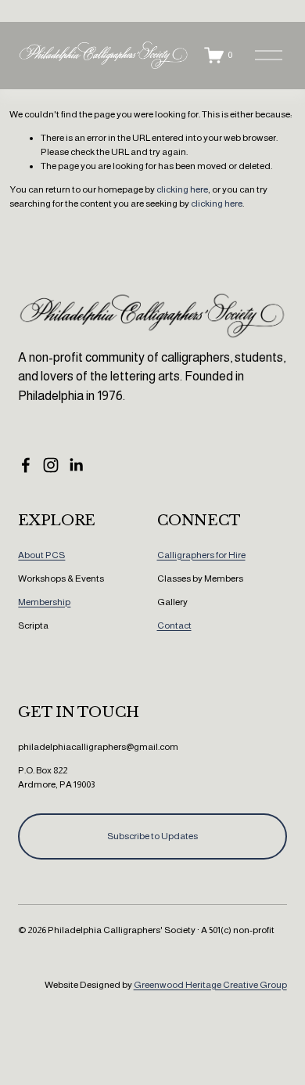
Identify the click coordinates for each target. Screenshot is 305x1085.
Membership (44, 602)
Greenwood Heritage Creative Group (210, 984)
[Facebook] (26, 465)
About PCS (41, 555)
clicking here (182, 189)
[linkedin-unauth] (76, 465)
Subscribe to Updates (152, 836)
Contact (174, 625)
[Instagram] (51, 465)
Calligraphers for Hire (201, 555)
